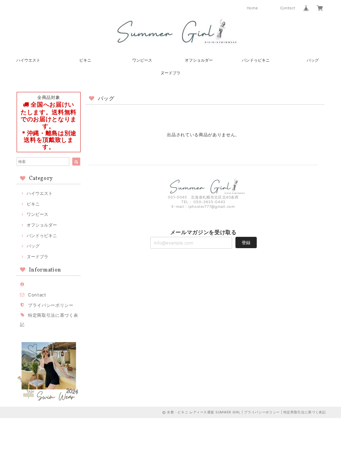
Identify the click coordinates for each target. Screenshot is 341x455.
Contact (287, 8)
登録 (246, 242)
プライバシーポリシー (51, 305)
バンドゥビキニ (256, 60)
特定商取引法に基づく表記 (304, 412)
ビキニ (85, 60)
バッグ (313, 60)
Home (252, 8)
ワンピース (142, 60)
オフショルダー (199, 60)
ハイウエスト (28, 60)
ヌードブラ (170, 72)
